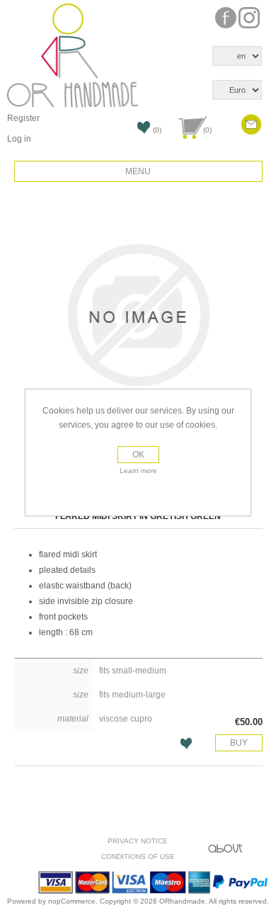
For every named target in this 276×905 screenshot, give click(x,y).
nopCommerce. (74, 901)
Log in (19, 139)
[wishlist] (133, 131)
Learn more (138, 470)
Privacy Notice (138, 841)
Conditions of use (138, 856)
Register (23, 118)
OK (138, 455)
